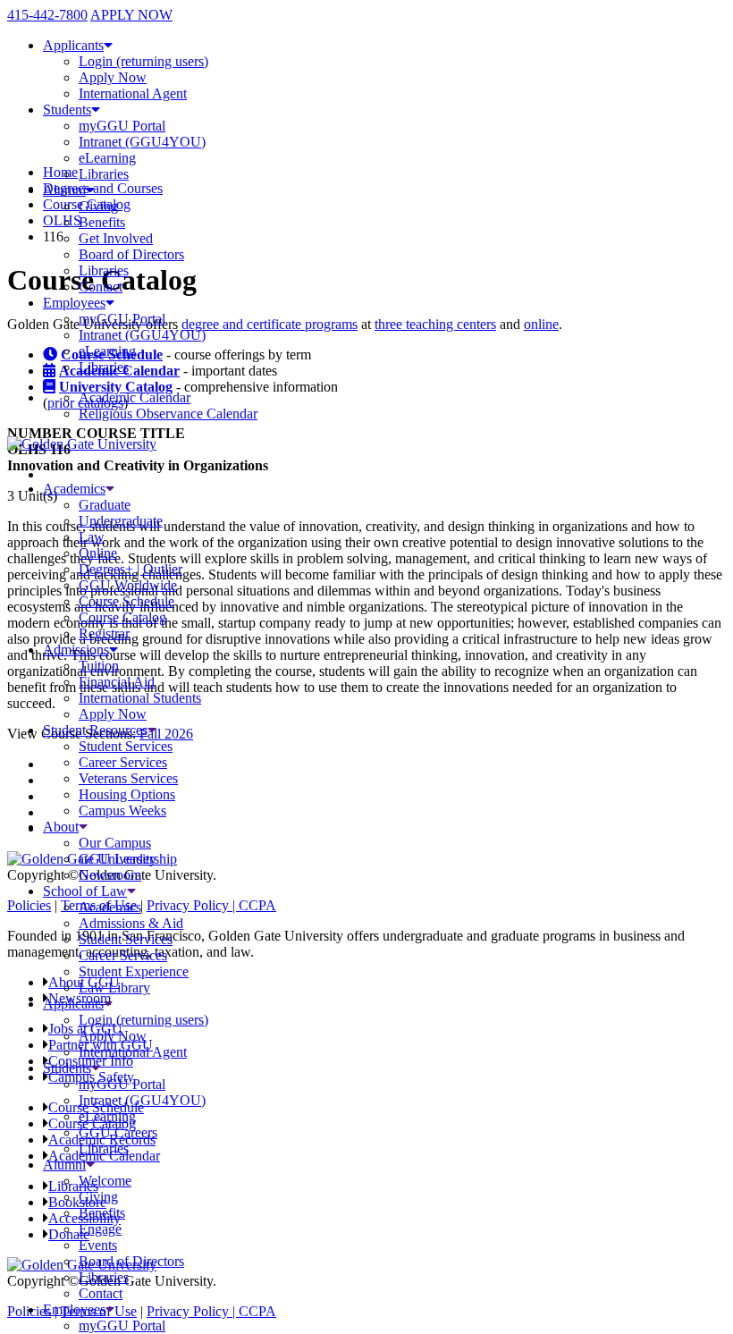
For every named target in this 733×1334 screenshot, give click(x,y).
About (61, 826)
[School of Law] (131, 891)
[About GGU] (83, 826)
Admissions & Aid (131, 923)
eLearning (107, 157)
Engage (100, 1229)
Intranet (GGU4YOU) (142, 141)
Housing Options (127, 794)
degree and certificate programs (269, 324)
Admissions (76, 649)
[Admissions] (113, 649)
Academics (74, 488)
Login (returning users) (143, 61)
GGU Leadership (128, 858)
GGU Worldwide (128, 585)
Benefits (102, 222)
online (541, 324)
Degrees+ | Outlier (130, 569)
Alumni (64, 190)
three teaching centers (435, 324)
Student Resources (95, 730)
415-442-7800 (47, 14)
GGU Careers (118, 1132)
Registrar (104, 633)
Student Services (126, 746)
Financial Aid (117, 681)
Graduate (105, 504)
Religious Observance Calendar (168, 413)
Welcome (105, 1180)
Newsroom (110, 874)
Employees (74, 302)
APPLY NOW (131, 14)
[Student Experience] (151, 730)
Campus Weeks (122, 810)
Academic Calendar (134, 397)
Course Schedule (126, 601)
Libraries (104, 174)
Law (92, 537)
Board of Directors (131, 254)
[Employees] (109, 1309)
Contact (100, 286)
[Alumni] (90, 1164)
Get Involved (116, 238)
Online (98, 553)
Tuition (99, 665)
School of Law (85, 891)
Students (67, 109)
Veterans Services (128, 778)
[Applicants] (108, 1003)
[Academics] (109, 488)
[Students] (95, 1068)
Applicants (73, 45)
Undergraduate (121, 520)
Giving (98, 206)
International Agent (133, 93)
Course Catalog (122, 617)
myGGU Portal (122, 125)
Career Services (123, 762)
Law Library (114, 987)
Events (98, 1245)
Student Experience (134, 971)
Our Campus (115, 842)
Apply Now (113, 77)
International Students (140, 697)
